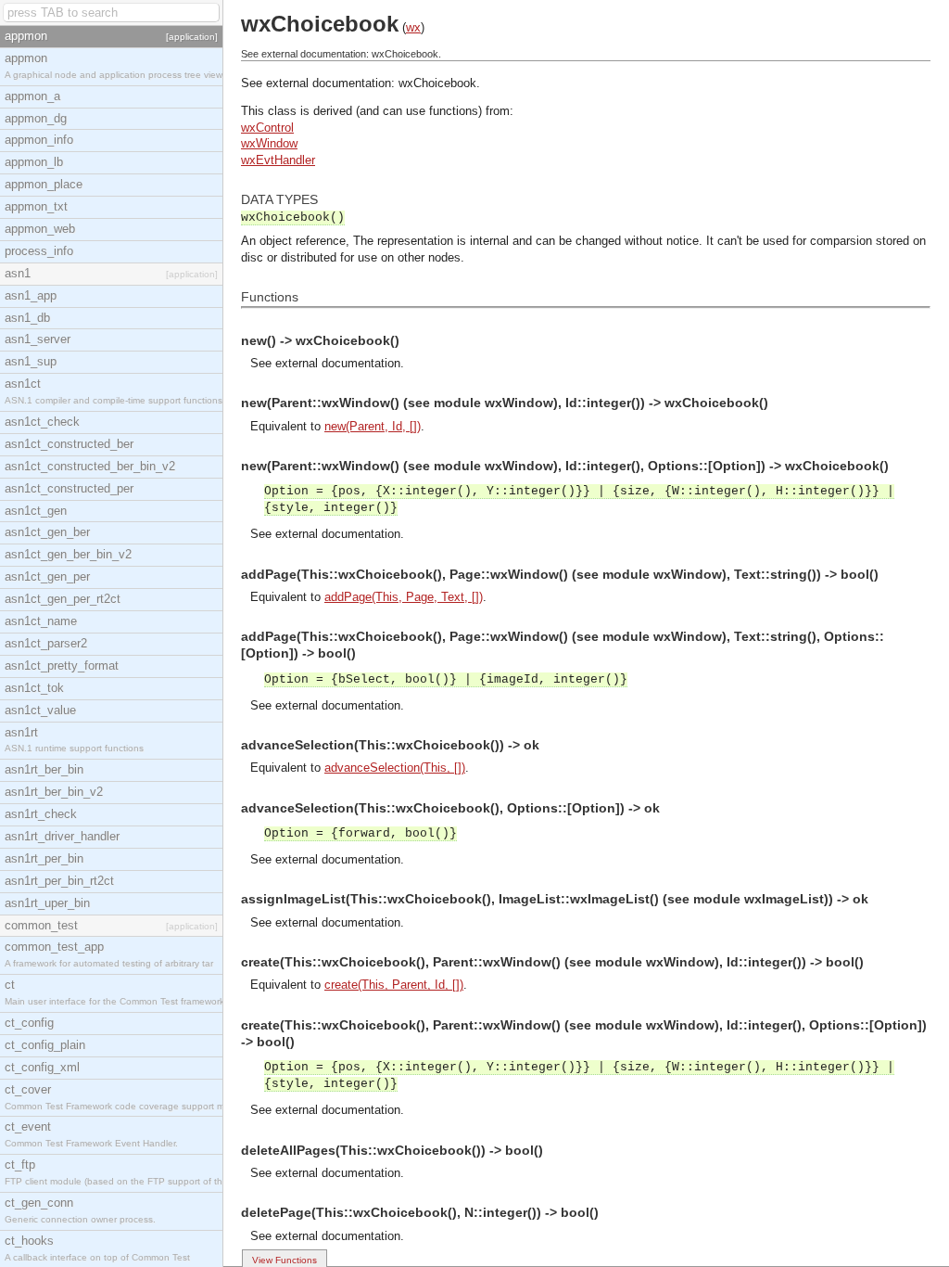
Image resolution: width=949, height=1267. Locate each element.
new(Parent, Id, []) (372, 426)
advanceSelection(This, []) (394, 767)
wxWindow (269, 143)
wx (413, 27)
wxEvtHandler (278, 160)
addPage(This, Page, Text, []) (403, 597)
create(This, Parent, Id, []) (393, 985)
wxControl (267, 127)
